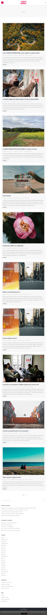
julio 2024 (3, 537)
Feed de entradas (4, 597)
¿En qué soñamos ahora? (10, 338)
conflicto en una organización (8, 386)
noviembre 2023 (4, 539)
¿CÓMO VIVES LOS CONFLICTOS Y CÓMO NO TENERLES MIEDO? (14, 510)
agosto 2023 (3, 545)
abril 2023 (3, 552)
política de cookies (28, 612)
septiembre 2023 (4, 543)
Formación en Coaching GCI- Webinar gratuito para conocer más (21, 384)
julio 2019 (3, 567)
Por (15, 55)
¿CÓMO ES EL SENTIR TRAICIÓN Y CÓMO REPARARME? (12, 513)
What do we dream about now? (11, 292)
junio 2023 (3, 549)
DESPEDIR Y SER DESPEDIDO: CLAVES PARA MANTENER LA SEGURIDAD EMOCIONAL (18, 508)
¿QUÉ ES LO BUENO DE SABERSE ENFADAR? (10, 515)
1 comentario (25, 248)
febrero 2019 (3, 569)
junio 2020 (3, 562)
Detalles (4, 64)
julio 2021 (3, 558)
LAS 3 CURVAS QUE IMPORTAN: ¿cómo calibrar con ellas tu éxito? (21, 53)
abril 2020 (3, 564)
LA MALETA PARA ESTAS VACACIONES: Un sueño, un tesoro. (20, 149)
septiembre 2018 (4, 571)
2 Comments (26, 198)
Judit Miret (3, 522)
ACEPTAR (24, 613)
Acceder (2, 595)
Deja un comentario (28, 55)
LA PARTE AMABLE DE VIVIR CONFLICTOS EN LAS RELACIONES (21, 99)
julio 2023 (3, 547)
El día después (7, 196)
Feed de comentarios (5, 599)
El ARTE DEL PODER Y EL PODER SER (13, 246)
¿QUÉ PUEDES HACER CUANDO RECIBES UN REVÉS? (11, 511)
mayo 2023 (3, 550)
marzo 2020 (3, 565)
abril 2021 (3, 560)
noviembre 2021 (4, 556)
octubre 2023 (3, 541)
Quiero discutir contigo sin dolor (12, 477)
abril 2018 (3, 573)
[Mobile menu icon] (2, 3)
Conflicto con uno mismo (7, 55)
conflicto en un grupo (7, 248)
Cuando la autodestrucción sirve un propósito (15, 431)
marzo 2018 (3, 575)
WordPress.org (4, 601)
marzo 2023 (3, 554)
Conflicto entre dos (6, 101)
